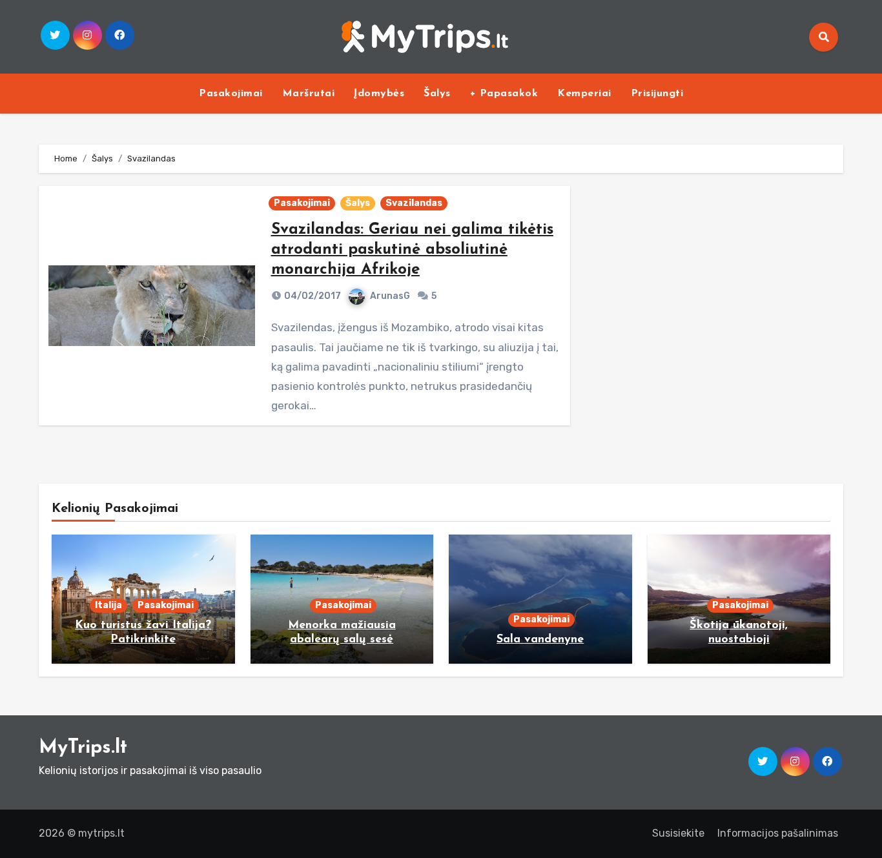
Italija (108, 605)
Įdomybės (379, 93)
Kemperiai (584, 93)
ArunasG (390, 296)
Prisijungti (657, 93)
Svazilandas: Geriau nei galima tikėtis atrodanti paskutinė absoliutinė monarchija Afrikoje (412, 250)
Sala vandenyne (540, 640)
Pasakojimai (231, 93)
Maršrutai (308, 93)
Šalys (437, 93)
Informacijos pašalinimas (777, 833)
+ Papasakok (504, 93)
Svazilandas (413, 203)
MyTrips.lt (83, 748)
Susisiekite (678, 833)
